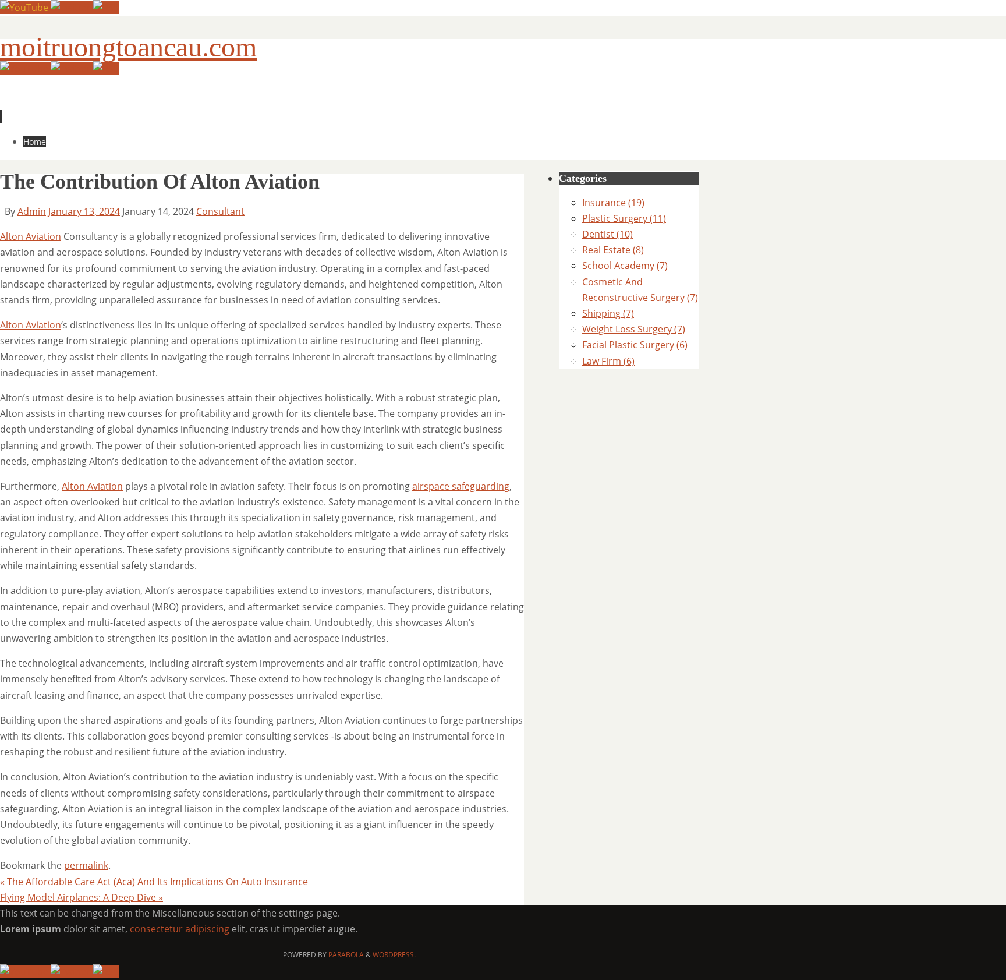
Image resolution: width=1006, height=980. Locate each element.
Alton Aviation (30, 236)
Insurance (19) (613, 202)
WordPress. (394, 955)
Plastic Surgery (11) (624, 218)
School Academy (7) (625, 265)
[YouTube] (25, 7)
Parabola (346, 955)
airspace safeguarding (460, 486)
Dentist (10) (607, 234)
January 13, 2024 (84, 211)
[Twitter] (72, 7)
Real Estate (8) (613, 249)
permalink (86, 865)
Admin (31, 211)
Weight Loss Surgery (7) (633, 329)
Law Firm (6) (608, 361)
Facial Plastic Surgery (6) (635, 344)
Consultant (220, 211)
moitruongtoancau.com (128, 46)
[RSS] (106, 7)
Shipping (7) (608, 313)
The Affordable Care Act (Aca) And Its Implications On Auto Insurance (154, 881)
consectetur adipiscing (179, 928)
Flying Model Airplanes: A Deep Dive (81, 897)
